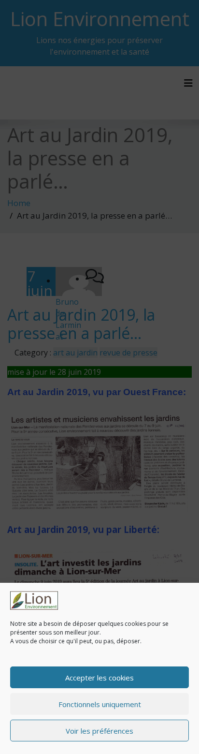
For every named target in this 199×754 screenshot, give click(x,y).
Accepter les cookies (99, 677)
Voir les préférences (99, 731)
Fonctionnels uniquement (99, 704)
